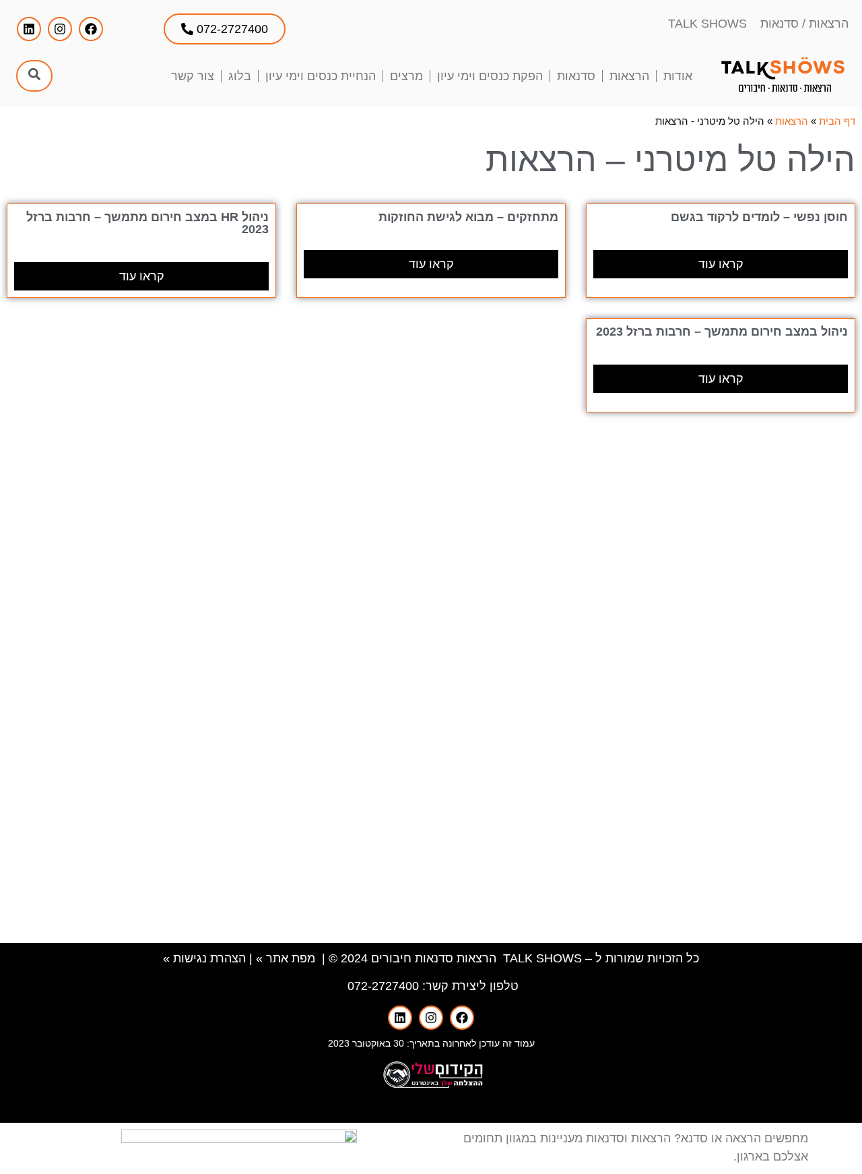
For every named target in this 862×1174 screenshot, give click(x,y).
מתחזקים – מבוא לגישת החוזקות (468, 217)
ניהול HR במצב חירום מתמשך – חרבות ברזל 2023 (147, 223)
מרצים (406, 76)
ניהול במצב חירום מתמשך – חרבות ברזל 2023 (722, 331)
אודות (677, 76)
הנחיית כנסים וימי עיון (320, 76)
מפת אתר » (285, 958)
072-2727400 (383, 986)
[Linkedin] (29, 29)
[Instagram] (60, 29)
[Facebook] (91, 29)
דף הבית (837, 121)
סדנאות (576, 76)
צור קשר (192, 76)
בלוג (239, 76)
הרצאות (629, 76)
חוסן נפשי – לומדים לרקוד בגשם (759, 217)
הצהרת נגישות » (204, 958)
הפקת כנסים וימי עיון (490, 76)
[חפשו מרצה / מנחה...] (34, 76)
